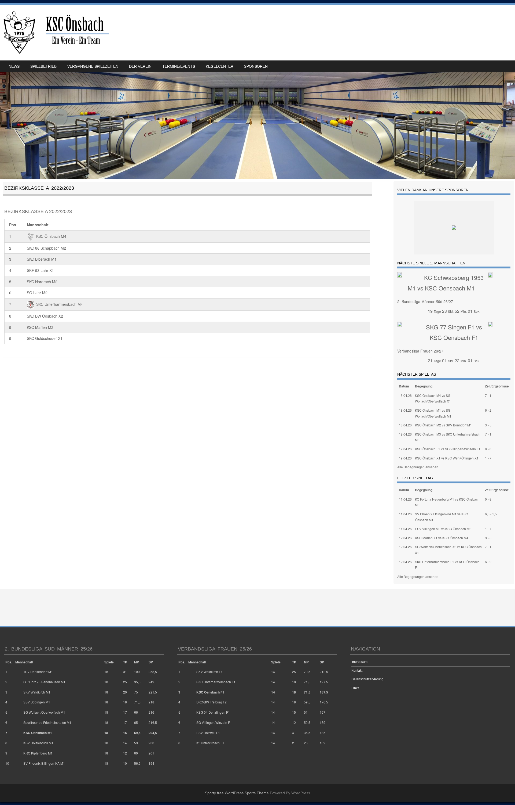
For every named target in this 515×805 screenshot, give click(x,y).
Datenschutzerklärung (367, 679)
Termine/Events (178, 66)
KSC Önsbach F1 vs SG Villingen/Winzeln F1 (447, 449)
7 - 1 (488, 395)
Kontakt (356, 671)
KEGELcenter (219, 66)
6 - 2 (488, 410)
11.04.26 (405, 499)
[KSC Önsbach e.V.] (55, 32)
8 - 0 (488, 449)
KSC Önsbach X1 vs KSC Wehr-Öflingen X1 (447, 458)
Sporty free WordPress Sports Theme (237, 793)
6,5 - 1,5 (491, 514)
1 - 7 (488, 458)
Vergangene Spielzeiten (92, 66)
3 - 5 (488, 425)
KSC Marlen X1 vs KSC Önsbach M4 (441, 538)
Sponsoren (256, 66)
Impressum (359, 662)
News (14, 66)
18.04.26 (405, 395)
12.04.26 (405, 538)
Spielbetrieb (43, 66)
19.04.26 (405, 434)
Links (355, 688)
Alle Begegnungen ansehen (417, 467)
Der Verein (140, 66)
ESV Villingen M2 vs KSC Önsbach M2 (443, 528)
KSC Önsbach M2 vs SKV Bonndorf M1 (443, 425)
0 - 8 (488, 499)
